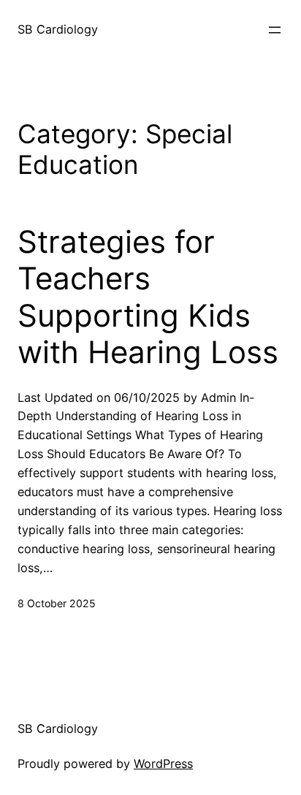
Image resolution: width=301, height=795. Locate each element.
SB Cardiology (58, 29)
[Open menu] (274, 30)
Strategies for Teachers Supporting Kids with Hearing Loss (148, 297)
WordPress (163, 763)
